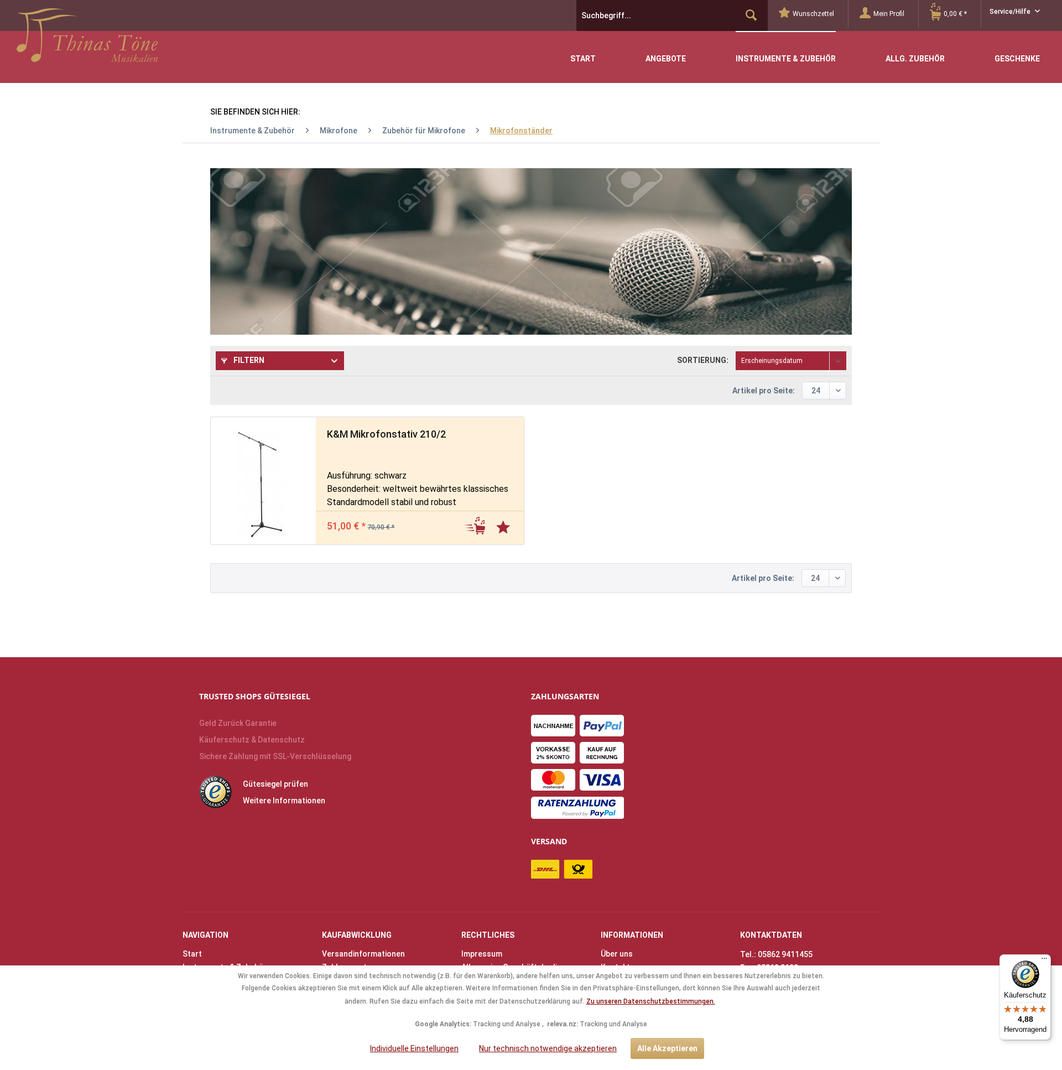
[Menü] (1044, 961)
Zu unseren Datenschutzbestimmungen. (650, 1001)
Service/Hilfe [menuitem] (1011, 11)
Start (192, 953)
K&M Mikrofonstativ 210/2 (386, 434)
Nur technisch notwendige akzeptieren (548, 1048)
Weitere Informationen (284, 800)
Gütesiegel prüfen (275, 784)
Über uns (617, 953)
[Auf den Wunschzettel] (504, 525)
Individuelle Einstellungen (414, 1048)
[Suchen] (751, 15)
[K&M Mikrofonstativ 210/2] (258, 480)
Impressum (481, 953)
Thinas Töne (87, 39)
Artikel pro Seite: (763, 390)
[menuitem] (813, 14)
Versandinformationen (363, 953)
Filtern (248, 360)
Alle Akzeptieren (667, 1048)
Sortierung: (702, 360)
